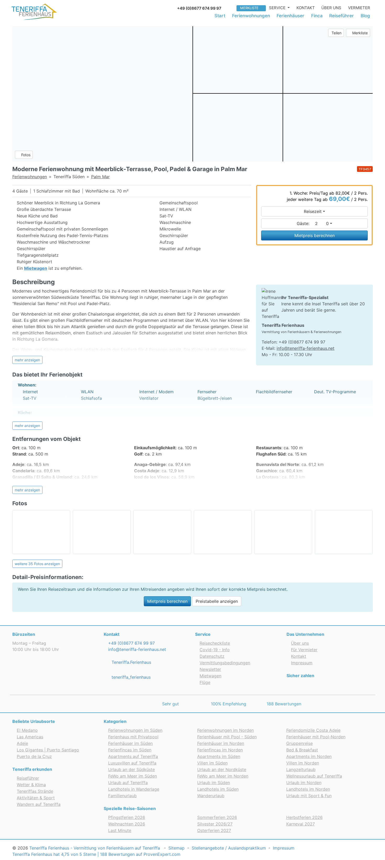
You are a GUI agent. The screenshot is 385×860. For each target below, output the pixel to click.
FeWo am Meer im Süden (132, 776)
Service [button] (278, 7)
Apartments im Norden (309, 756)
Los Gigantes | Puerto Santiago (48, 749)
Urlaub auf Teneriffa (128, 782)
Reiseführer (341, 15)
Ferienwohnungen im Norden (225, 730)
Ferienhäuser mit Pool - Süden (227, 736)
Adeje (22, 743)
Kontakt (305, 7)
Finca (317, 15)
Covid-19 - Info (215, 649)
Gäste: (313, 223)
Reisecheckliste (215, 643)
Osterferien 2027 (214, 830)
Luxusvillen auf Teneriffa (132, 763)
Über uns (331, 7)
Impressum (301, 662)
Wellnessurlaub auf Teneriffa (314, 776)
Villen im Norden (302, 763)
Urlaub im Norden (303, 782)
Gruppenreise (299, 743)
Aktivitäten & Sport (36, 797)
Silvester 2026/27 (215, 824)
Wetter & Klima (31, 784)
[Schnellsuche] (230, 8)
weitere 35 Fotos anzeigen (37, 563)
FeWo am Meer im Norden (222, 776)
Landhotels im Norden (308, 789)
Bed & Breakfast (302, 749)
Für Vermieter (304, 649)
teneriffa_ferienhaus (130, 677)
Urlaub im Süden (213, 782)
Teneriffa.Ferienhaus (130, 662)
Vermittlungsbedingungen (225, 662)
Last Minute (119, 830)
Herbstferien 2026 (304, 817)
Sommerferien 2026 (217, 817)
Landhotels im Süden (218, 789)
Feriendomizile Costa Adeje (313, 730)
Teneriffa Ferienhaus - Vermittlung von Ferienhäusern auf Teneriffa (94, 848)
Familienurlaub (122, 795)
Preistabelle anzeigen (217, 601)
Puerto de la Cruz (34, 756)
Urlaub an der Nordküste (221, 769)
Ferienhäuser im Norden (220, 743)
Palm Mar (100, 176)
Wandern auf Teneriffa (38, 804)
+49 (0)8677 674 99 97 (131, 643)
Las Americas (30, 736)
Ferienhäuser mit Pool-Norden (315, 736)
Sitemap (176, 848)
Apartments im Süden (218, 756)
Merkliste (249, 8)
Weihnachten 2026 (126, 824)
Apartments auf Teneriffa (133, 756)
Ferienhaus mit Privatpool (133, 736)
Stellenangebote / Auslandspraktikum (229, 848)
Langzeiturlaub (301, 769)
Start (219, 15)
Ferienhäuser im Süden (130, 743)
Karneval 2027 (300, 824)
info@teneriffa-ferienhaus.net (305, 348)
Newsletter (210, 669)
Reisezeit (313, 211)
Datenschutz (212, 656)
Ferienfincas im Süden (129, 749)
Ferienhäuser (290, 15)
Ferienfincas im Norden (220, 749)
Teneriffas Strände (35, 791)
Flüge (205, 682)
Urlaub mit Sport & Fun (309, 795)
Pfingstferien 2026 (126, 817)
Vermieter (359, 7)
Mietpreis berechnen (314, 235)
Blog (365, 15)
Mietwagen (210, 675)
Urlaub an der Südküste (131, 769)
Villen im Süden (212, 763)
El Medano (27, 730)
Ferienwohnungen (251, 15)
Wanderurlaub (210, 795)
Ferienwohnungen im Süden (135, 730)
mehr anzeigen (27, 360)
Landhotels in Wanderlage (133, 789)
